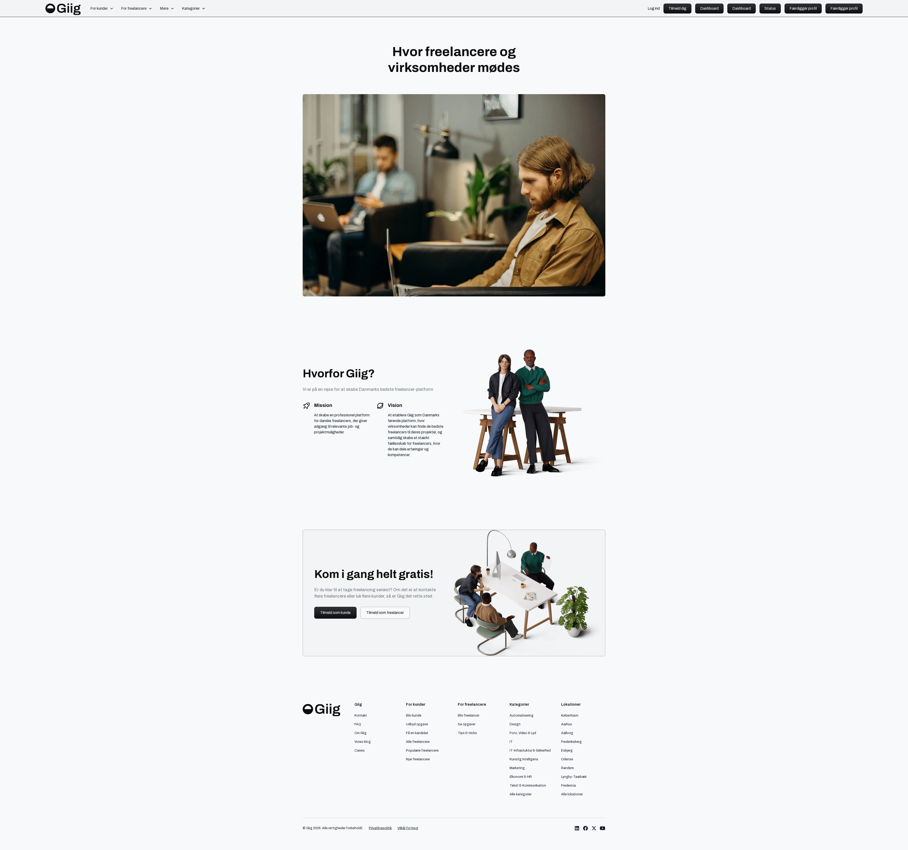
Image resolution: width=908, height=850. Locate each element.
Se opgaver (466, 724)
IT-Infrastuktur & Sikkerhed (530, 750)
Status (770, 8)
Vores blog (362, 741)
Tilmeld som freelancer (385, 613)
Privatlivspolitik (380, 828)
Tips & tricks (467, 732)
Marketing (517, 768)
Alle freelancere (418, 741)
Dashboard (709, 8)
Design (515, 724)
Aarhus (566, 724)
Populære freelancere (422, 750)
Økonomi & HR (521, 776)
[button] (102, 8)
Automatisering (521, 715)
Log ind (654, 8)
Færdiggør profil (803, 8)
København (569, 715)
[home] (63, 8)
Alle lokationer (572, 794)
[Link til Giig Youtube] (602, 828)
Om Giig (360, 732)
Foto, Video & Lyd (523, 732)
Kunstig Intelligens (524, 759)
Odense (567, 759)
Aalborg (567, 732)
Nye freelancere (418, 759)
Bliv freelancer (468, 715)
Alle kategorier (521, 794)
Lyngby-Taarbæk (574, 776)
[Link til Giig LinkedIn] (577, 828)
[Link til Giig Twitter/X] (594, 828)
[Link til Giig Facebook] (585, 828)
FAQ (357, 724)
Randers (567, 768)
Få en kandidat (417, 732)
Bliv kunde (413, 715)
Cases (359, 750)
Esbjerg (567, 750)
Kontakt (360, 715)
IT (511, 741)
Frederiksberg (571, 741)
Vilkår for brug (407, 828)
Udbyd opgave (417, 724)
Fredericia (568, 785)
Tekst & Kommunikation (528, 785)
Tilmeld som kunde (335, 613)
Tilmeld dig (677, 8)
